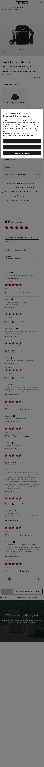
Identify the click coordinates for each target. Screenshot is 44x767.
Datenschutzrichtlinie (9, 135)
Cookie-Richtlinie (28, 135)
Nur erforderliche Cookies (22, 147)
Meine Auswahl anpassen (22, 153)
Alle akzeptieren (22, 141)
